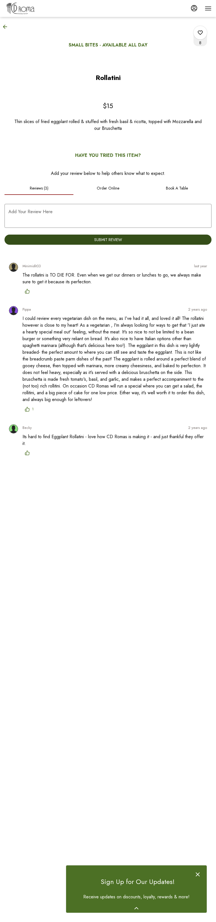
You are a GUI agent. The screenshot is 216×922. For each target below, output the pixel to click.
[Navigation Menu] (208, 8)
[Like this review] (28, 291)
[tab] (38, 188)
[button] (7, 26)
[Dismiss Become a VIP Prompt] (197, 874)
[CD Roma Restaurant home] (29, 8)
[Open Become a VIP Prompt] (136, 908)
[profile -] (194, 8)
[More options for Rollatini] (200, 32)
